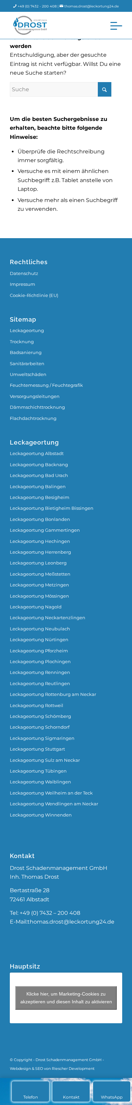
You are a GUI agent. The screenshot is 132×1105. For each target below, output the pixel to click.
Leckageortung (27, 330)
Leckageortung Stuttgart (37, 749)
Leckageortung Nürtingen (39, 639)
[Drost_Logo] (55, 25)
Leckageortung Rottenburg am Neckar (53, 694)
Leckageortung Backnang (39, 464)
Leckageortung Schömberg (40, 716)
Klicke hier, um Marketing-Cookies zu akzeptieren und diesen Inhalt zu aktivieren (66, 997)
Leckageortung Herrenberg (40, 552)
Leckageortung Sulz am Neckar (45, 760)
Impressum (22, 284)
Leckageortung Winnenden (41, 815)
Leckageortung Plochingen (40, 661)
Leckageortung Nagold (36, 606)
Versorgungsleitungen (35, 396)
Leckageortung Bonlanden (40, 519)
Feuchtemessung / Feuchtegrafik (46, 385)
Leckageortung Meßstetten (40, 574)
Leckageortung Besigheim (39, 497)
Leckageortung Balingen (38, 486)
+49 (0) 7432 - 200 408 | (39, 6)
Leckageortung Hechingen (40, 541)
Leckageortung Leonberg (38, 563)
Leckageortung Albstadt (37, 453)
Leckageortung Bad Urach (39, 475)
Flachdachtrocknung (33, 418)
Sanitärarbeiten (27, 363)
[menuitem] (113, 25)
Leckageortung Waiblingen (40, 781)
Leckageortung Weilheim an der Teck (51, 793)
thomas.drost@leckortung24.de (91, 6)
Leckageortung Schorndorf (39, 727)
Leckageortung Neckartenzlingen (47, 617)
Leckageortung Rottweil (36, 705)
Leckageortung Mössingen (39, 596)
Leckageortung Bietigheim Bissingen (51, 508)
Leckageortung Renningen (40, 672)
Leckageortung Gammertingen (45, 530)
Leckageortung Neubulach (40, 628)
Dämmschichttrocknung (37, 407)
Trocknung (22, 341)
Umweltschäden (28, 374)
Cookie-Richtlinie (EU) (34, 295)
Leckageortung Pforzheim (39, 650)
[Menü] (113, 25)
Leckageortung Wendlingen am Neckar (54, 803)
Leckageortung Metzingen (39, 584)
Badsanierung (26, 352)
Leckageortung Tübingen (38, 771)
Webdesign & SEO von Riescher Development (52, 1068)
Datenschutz (24, 273)
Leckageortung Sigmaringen (42, 738)
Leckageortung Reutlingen (40, 683)
